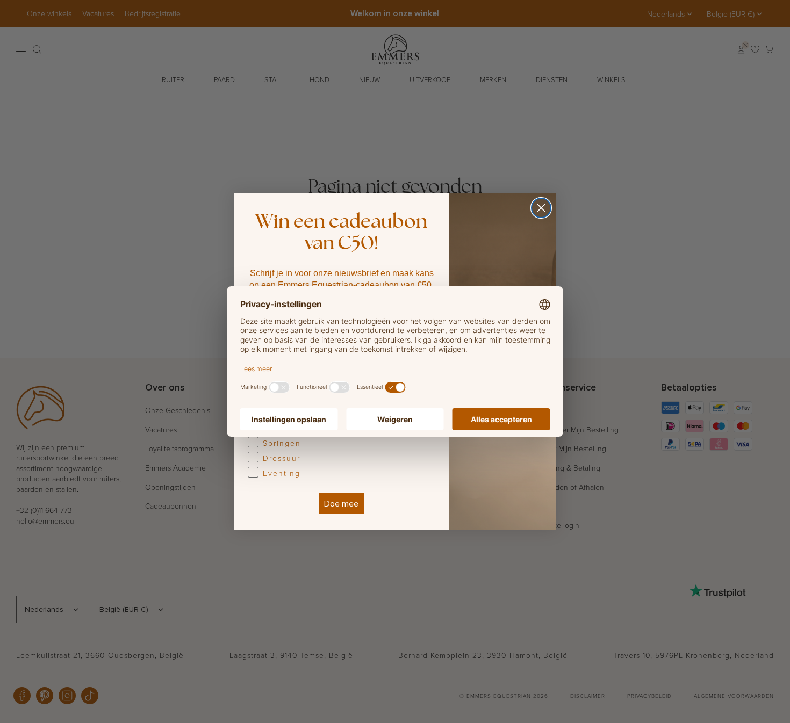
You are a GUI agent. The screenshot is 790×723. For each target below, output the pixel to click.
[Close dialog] (541, 208)
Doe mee (341, 503)
